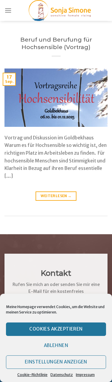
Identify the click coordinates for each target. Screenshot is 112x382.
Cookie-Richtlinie (32, 374)
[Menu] (8, 10)
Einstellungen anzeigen (56, 362)
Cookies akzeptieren (56, 329)
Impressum (85, 374)
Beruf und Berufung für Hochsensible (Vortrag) (56, 43)
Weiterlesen (56, 196)
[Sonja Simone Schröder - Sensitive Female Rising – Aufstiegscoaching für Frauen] (59, 10)
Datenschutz (61, 374)
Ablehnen (56, 345)
